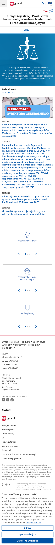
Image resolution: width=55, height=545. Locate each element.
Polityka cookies (9, 425)
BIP (3, 437)
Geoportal (6, 450)
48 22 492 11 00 (9, 383)
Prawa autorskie (9, 441)
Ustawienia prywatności (12, 458)
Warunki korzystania (11, 446)
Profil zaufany (8, 433)
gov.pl (11, 418)
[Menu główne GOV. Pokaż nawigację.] (3, 3)
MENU (26, 30)
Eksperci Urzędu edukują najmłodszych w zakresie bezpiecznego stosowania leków (23, 213)
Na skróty (6, 410)
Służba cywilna (8, 429)
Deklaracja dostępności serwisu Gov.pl (19, 454)
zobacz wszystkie (8, 92)
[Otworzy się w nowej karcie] (4, 400)
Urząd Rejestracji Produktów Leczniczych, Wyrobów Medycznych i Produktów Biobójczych (27, 19)
